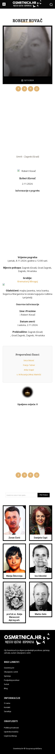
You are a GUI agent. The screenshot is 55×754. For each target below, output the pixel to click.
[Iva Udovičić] (41, 558)
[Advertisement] (27, 123)
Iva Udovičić (41, 576)
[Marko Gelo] (41, 596)
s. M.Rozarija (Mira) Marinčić (29, 374)
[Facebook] (18, 88)
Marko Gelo (40, 614)
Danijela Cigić (40, 537)
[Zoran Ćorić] (14, 520)
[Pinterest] (30, 88)
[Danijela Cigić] (41, 520)
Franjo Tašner (29, 365)
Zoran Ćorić (14, 537)
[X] (24, 88)
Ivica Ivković (29, 360)
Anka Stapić (29, 370)
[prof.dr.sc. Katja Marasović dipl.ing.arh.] (14, 596)
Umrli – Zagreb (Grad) (27, 156)
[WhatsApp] (36, 88)
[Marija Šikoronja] (14, 558)
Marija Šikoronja (14, 576)
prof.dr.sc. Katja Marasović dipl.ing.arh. (14, 617)
